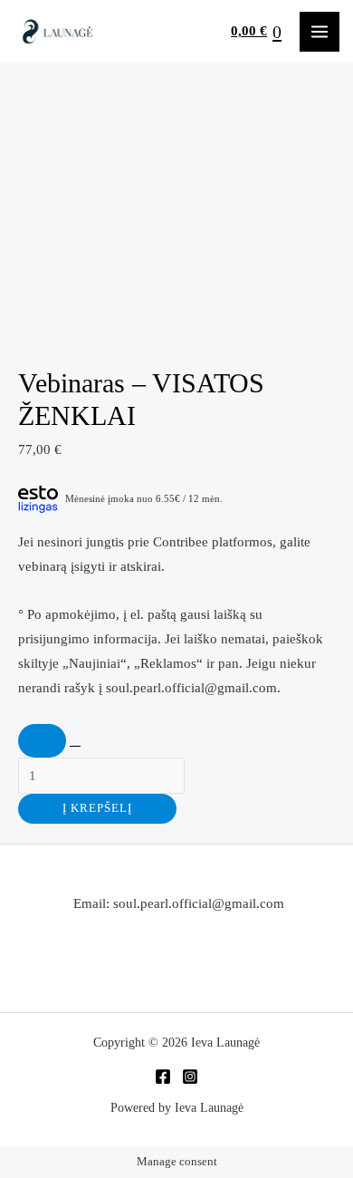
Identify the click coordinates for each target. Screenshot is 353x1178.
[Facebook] (163, 1076)
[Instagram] (190, 1076)
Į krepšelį (97, 808)
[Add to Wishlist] (42, 741)
